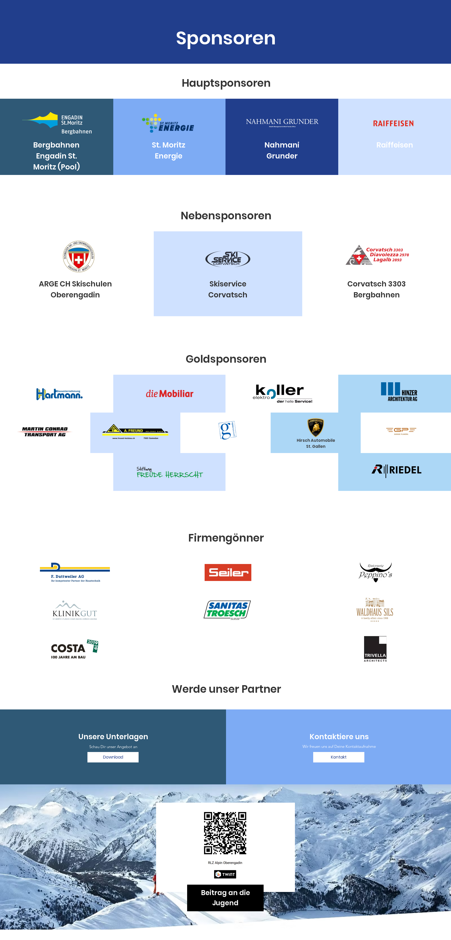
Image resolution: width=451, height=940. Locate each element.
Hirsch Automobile (316, 440)
